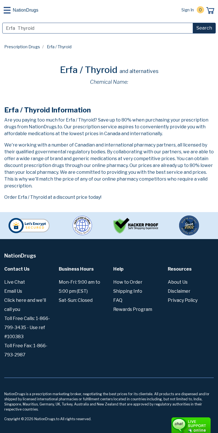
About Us (178, 282)
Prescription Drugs (22, 46)
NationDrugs (25, 10)
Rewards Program (132, 309)
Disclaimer (179, 291)
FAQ (117, 300)
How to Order (127, 282)
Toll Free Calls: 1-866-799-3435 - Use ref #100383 (27, 327)
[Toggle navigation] (7, 10)
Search (204, 28)
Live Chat (14, 282)
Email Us (13, 291)
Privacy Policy (183, 300)
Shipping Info (127, 291)
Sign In (187, 9)
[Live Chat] (175, 422)
